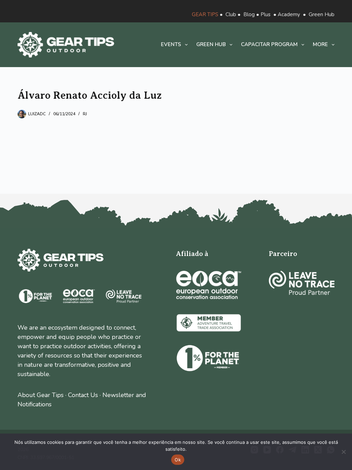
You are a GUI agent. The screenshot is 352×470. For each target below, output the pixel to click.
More (320, 44)
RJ (85, 114)
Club (231, 14)
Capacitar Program (269, 44)
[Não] (343, 451)
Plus (266, 14)
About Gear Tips (41, 395)
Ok (178, 459)
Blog (249, 14)
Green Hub (321, 14)
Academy (289, 14)
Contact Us (83, 395)
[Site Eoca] (208, 285)
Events (171, 44)
